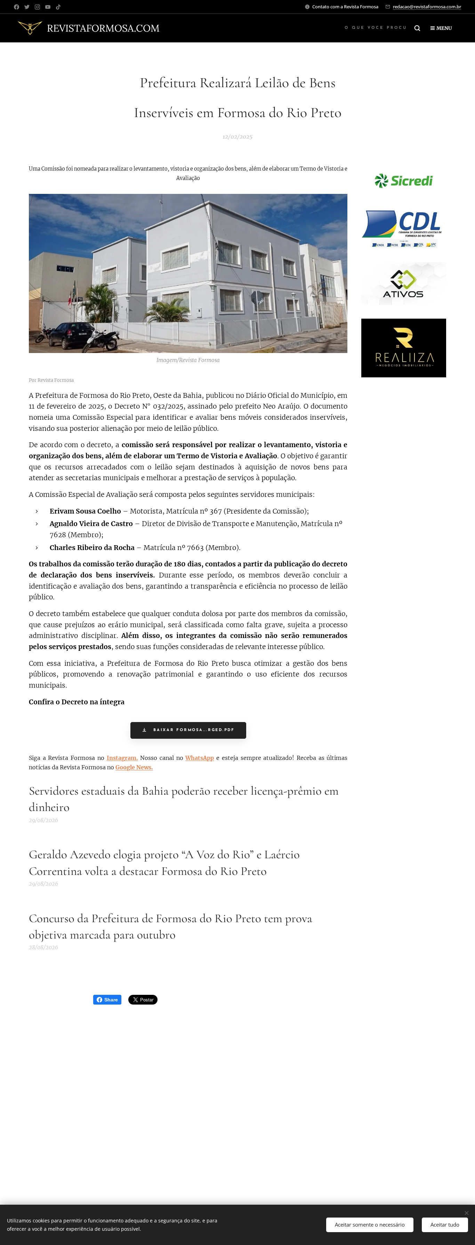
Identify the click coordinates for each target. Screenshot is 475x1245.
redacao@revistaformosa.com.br (427, 6)
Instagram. (122, 757)
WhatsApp (199, 757)
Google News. (134, 767)
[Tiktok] (58, 7)
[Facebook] (16, 7)
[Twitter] (27, 7)
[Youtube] (47, 7)
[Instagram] (37, 7)
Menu (444, 28)
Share (111, 999)
